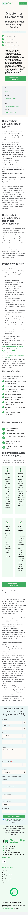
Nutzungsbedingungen (7, 908)
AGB (8, 820)
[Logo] (9, 2)
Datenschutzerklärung (19, 819)
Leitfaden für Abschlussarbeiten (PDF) (13, 346)
